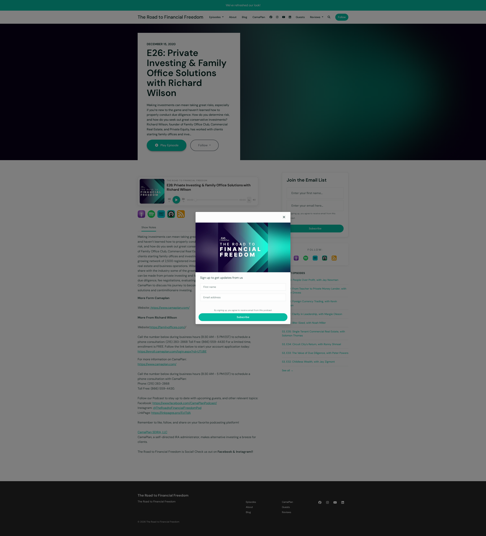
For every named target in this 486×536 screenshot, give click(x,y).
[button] (284, 217)
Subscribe (243, 317)
